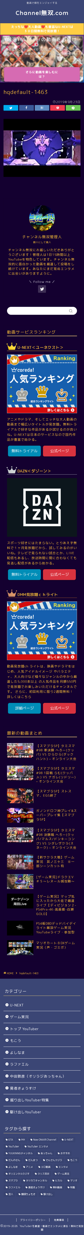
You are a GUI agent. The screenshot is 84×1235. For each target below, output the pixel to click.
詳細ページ (24, 708)
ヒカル (58, 1180)
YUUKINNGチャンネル (20, 1153)
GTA (10, 1139)
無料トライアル (24, 450)
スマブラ (13, 1180)
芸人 (10, 1194)
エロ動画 (45, 1167)
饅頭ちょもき (28, 1194)
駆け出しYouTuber (26, 1112)
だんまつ (33, 1160)
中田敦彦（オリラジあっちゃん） (38, 1076)
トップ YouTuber (24, 1028)
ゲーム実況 (19, 1016)
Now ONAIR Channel (44, 1139)
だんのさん (14, 1160)
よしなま (17, 1052)
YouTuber (13, 1146)
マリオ (73, 1180)
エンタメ (63, 1167)
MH (23, 1139)
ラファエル (19, 1064)
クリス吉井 (43, 1173)
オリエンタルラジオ (18, 1173)
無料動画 (57, 1187)
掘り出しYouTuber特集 (29, 1100)
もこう (15, 1040)
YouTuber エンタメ (37, 1146)
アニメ (29, 1167)
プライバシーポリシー (33, 1220)
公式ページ (59, 450)
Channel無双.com (42, 12)
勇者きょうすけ (23, 1088)
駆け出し (48, 1194)
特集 (72, 1187)
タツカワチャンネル (36, 1180)
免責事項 (59, 1220)
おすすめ (65, 1153)
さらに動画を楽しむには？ (42, 74)
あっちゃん (46, 1153)
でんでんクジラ (54, 1160)
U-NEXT (17, 1005)
